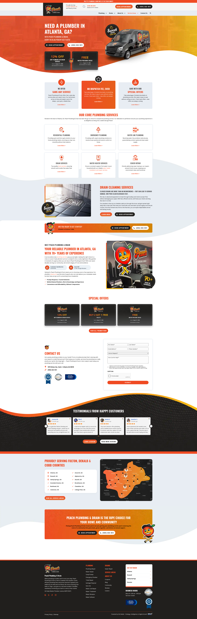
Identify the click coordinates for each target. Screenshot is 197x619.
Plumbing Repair (90, 569)
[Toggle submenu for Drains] (115, 13)
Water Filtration (90, 594)
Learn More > (61, 104)
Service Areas (110, 572)
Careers (107, 591)
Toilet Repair (89, 580)
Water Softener (90, 597)
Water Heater (90, 572)
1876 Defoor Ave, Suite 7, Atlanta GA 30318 (61, 367)
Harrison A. (134, 419)
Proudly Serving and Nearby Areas (71, 6)
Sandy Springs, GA (55, 479)
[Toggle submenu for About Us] (125, 13)
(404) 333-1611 (52, 370)
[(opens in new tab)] (71, 377)
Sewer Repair (109, 569)
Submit (128, 382)
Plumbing (89, 565)
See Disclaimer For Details (57, 65)
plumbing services (62, 257)
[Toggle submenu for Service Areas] (138, 13)
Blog (106, 582)
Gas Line (88, 586)
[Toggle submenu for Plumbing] (106, 13)
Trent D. (107, 419)
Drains (107, 565)
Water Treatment (91, 591)
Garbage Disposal (91, 583)
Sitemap (56, 614)
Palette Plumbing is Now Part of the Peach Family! (98, 1)
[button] (124, 7)
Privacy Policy (48, 614)
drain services (62, 166)
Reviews (107, 588)
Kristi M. (81, 419)
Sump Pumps (89, 574)
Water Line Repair (91, 588)
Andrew (54, 419)
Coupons (107, 579)
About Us (108, 576)
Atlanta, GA (53, 274)
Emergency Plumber (91, 577)
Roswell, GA (54, 476)
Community (108, 585)
